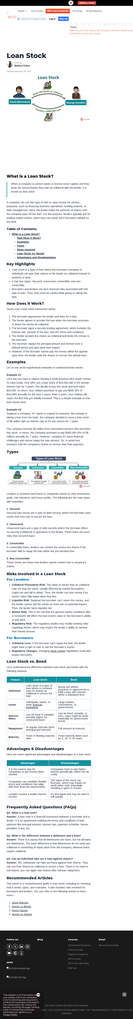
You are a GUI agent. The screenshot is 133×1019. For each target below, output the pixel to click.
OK (38, 995)
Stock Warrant (20, 902)
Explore (21, 11)
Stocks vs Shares (22, 914)
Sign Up (63, 19)
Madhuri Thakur (22, 65)
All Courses (77, 11)
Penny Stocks (20, 910)
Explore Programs (78, 954)
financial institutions (34, 706)
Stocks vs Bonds (21, 906)
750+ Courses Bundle (58, 11)
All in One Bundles (78, 963)
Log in (52, 19)
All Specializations (94, 11)
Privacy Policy (10, 1014)
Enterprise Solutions (79, 945)
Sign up (72, 968)
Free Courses (37, 11)
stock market (57, 651)
